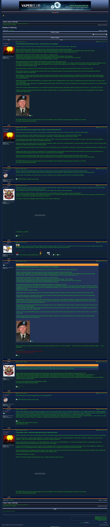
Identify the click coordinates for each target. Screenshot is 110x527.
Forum (53, 12)
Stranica (100, 30)
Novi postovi (100, 24)
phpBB (7, 524)
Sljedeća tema (103, 34)
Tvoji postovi (105, 24)
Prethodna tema (97, 34)
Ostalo (9, 22)
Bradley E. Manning (9, 27)
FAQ (57, 12)
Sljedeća (105, 30)
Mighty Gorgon (105, 524)
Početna (5, 22)
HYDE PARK (15, 22)
